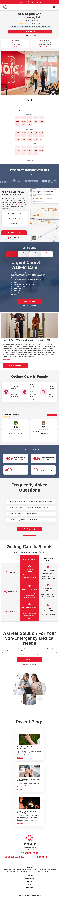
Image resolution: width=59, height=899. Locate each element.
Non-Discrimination (29, 878)
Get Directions (15, 46)
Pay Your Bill (37, 2)
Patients (28, 861)
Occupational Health (18, 861)
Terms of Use (29, 887)
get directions (13, 233)
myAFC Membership (47, 861)
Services (8, 861)
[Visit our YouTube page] (46, 857)
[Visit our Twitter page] (40, 857)
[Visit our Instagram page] (43, 857)
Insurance (36, 861)
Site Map (29, 881)
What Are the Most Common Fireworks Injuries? (26, 812)
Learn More (28, 301)
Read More (20, 757)
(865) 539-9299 (16, 857)
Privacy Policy (29, 875)
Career (29, 884)
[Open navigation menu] (54, 7)
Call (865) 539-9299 (31, 35)
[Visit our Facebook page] (37, 857)
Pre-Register (24, 2)
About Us (29, 864)
